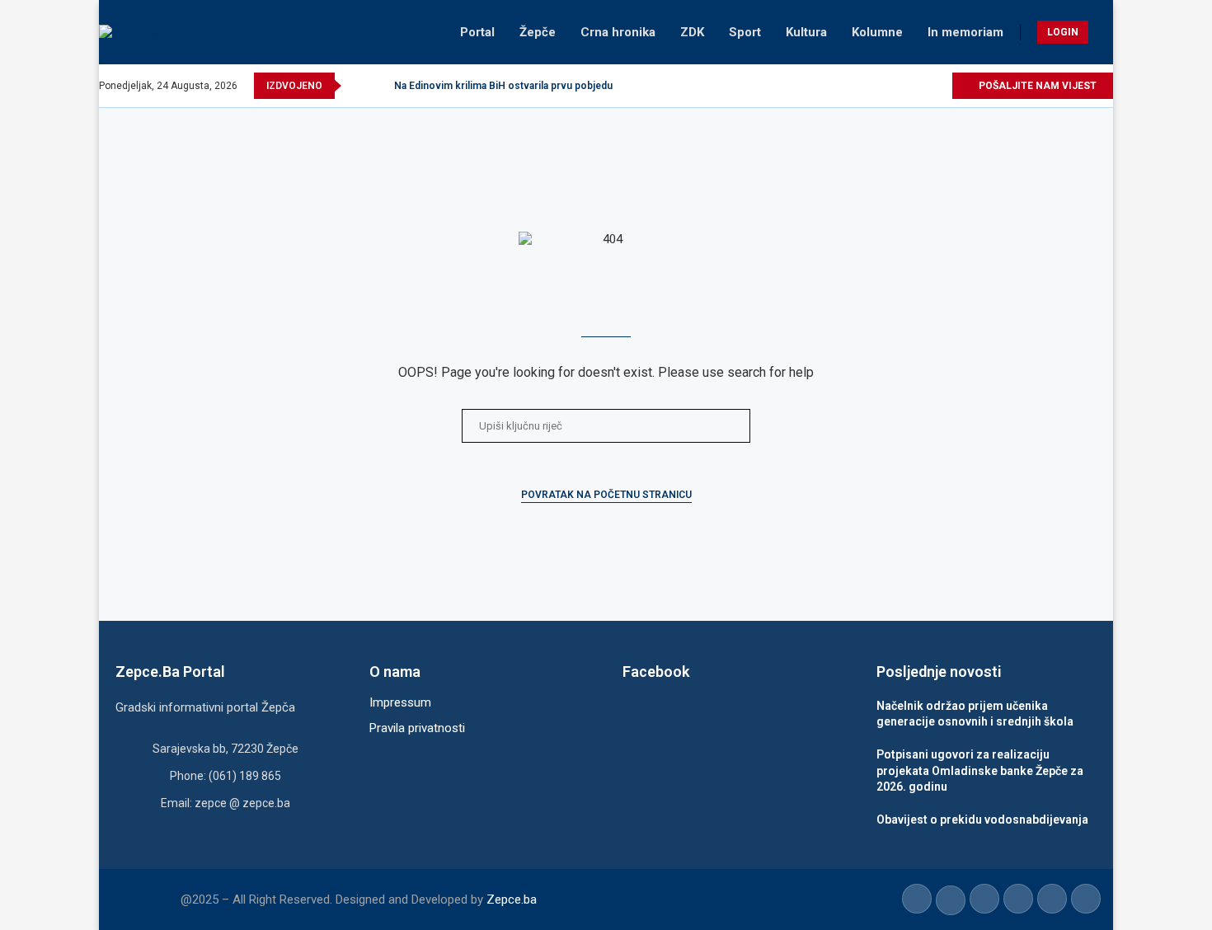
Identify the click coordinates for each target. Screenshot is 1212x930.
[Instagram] (881, 85)
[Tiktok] (919, 85)
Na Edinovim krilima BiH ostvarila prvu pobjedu (503, 86)
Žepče (537, 32)
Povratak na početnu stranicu (606, 494)
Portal (477, 32)
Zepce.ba (511, 899)
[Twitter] (862, 85)
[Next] (378, 86)
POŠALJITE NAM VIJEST (1036, 86)
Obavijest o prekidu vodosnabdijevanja (982, 819)
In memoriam (965, 32)
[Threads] (938, 85)
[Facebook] (844, 85)
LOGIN (1062, 32)
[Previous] (357, 86)
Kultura (806, 32)
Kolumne (877, 32)
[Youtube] (900, 85)
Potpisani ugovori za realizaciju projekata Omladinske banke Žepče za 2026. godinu (979, 770)
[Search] (1105, 32)
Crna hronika (617, 32)
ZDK (692, 32)
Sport (745, 32)
